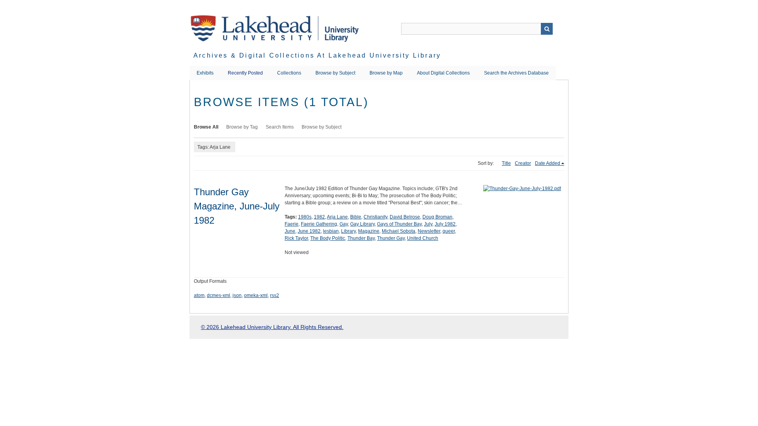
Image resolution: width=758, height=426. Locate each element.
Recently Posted (245, 73)
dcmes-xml (218, 295)
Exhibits (205, 73)
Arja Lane (337, 217)
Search (547, 29)
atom (199, 295)
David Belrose (405, 217)
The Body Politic (327, 238)
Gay (344, 224)
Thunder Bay (361, 238)
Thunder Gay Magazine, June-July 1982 (237, 206)
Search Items (280, 127)
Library (348, 231)
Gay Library (362, 224)
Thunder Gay (391, 238)
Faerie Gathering (319, 224)
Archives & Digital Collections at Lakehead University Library (317, 55)
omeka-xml (256, 295)
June (290, 231)
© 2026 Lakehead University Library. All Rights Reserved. (272, 327)
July (428, 224)
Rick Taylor (296, 238)
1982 (319, 217)
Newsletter (429, 231)
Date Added (547, 163)
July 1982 (445, 224)
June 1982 (309, 231)
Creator (523, 163)
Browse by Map (386, 73)
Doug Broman (437, 217)
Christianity (375, 217)
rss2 (274, 295)
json (237, 295)
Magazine (368, 231)
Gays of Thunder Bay (399, 224)
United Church (422, 238)
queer (449, 231)
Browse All (206, 127)
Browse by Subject (335, 73)
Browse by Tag (242, 127)
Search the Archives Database (516, 73)
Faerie (291, 224)
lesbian (331, 231)
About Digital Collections (443, 73)
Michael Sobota (398, 231)
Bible (355, 217)
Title (506, 163)
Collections (289, 73)
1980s (304, 217)
